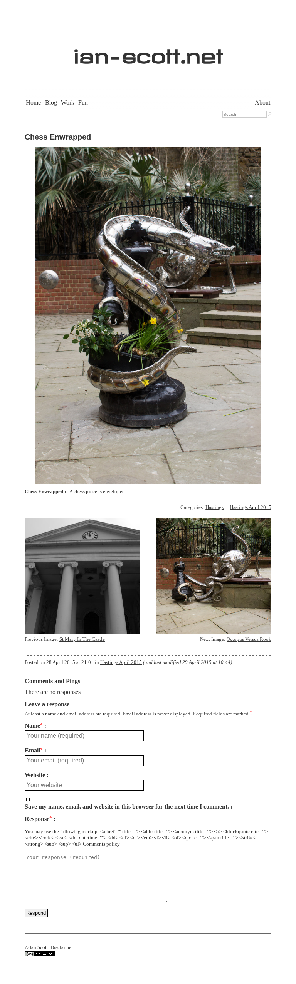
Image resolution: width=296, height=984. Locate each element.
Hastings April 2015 (250, 507)
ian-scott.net (148, 52)
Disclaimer (61, 947)
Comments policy (101, 844)
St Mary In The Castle (82, 639)
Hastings (214, 507)
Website (35, 775)
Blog (51, 102)
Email (34, 750)
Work (67, 102)
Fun (83, 102)
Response (38, 819)
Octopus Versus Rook (249, 639)
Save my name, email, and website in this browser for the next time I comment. (127, 807)
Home (33, 102)
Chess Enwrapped (58, 137)
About (262, 102)
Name (34, 726)
